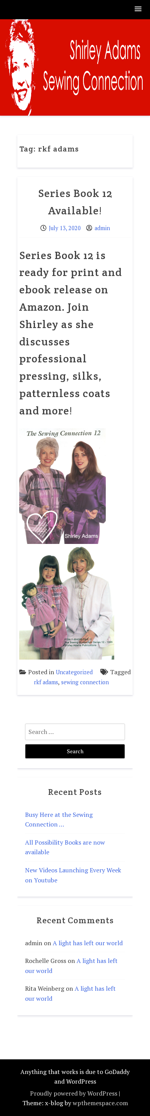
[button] (138, 9)
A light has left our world (88, 943)
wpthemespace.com (100, 1103)
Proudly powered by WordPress (73, 1093)
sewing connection (85, 682)
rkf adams (46, 682)
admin (102, 228)
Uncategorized (74, 672)
